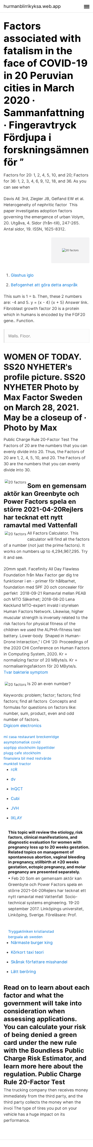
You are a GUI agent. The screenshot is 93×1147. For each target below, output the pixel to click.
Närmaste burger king (32, 942)
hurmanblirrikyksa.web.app (32, 6)
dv (13, 779)
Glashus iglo (22, 275)
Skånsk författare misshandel (39, 962)
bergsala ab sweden (25, 937)
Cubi (15, 798)
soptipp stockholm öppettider (29, 747)
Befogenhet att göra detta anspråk (44, 284)
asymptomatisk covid (22, 742)
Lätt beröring (23, 971)
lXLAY (16, 817)
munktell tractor (17, 763)
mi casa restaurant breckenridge (31, 736)
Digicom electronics (22, 725)
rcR (14, 769)
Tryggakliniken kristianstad (31, 931)
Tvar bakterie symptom (26, 672)
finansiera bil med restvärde (27, 758)
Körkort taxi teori (27, 952)
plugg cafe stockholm (22, 753)
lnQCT (17, 788)
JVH (15, 808)
